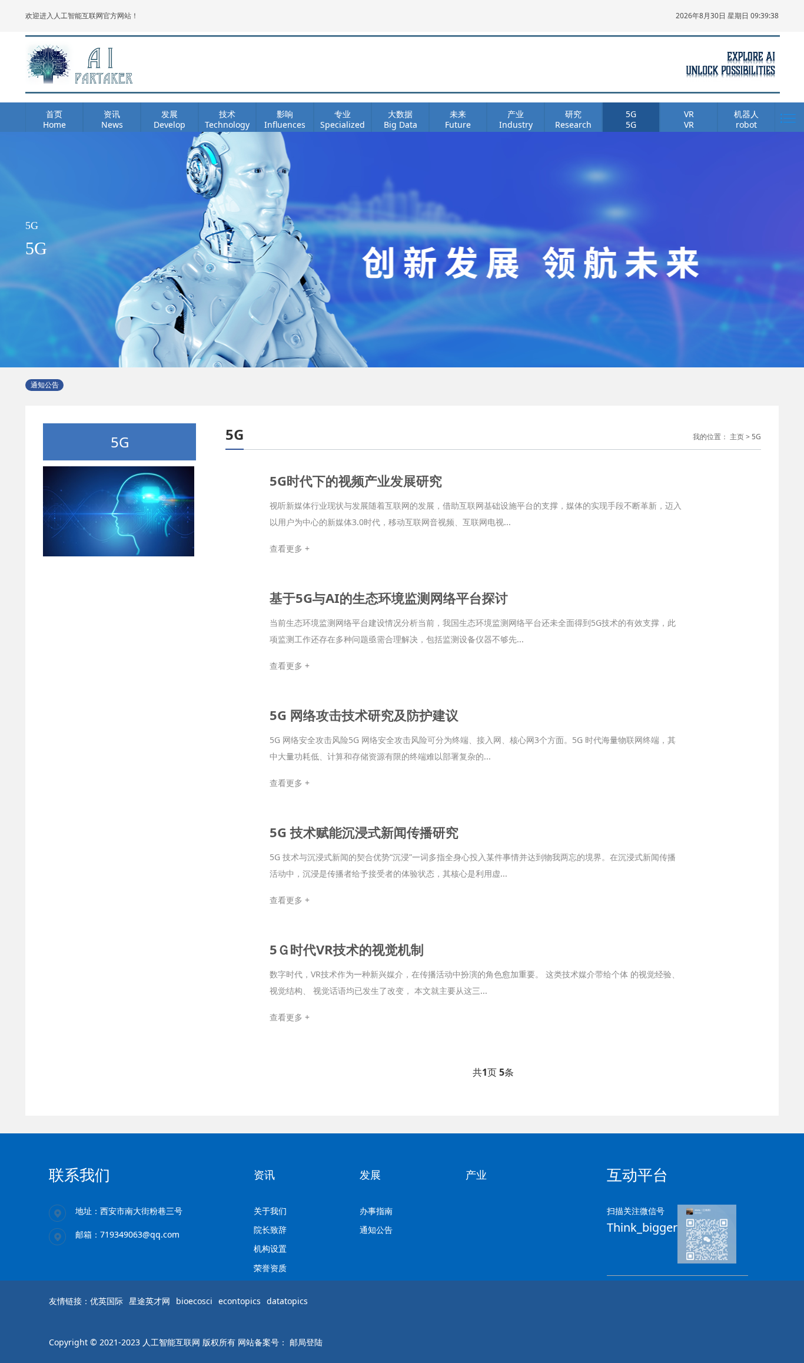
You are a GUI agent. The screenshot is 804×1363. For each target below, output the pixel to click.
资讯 (112, 114)
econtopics (239, 1300)
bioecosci (194, 1300)
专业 (342, 114)
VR (689, 114)
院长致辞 (270, 1229)
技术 (227, 114)
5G (631, 114)
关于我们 (270, 1210)
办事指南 (376, 1210)
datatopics (287, 1300)
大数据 (400, 114)
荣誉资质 (270, 1268)
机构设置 (270, 1248)
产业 (515, 114)
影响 (285, 114)
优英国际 (106, 1300)
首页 (54, 114)
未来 (458, 114)
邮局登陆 (306, 1342)
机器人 (746, 114)
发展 (169, 114)
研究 (573, 114)
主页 (737, 437)
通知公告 (376, 1229)
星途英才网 (149, 1300)
